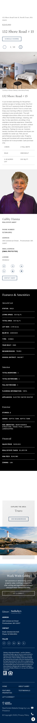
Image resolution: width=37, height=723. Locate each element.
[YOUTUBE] (21, 271)
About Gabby (23, 686)
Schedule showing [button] (12, 39)
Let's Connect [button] (18, 593)
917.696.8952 (7, 232)
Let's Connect (8, 697)
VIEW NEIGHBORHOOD (18, 519)
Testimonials (24, 690)
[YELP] (4, 271)
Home (4, 686)
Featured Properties (7, 692)
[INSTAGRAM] (12, 266)
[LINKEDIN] (21, 266)
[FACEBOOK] (4, 266)
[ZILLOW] (12, 271)
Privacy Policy (23, 715)
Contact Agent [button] (9, 278)
